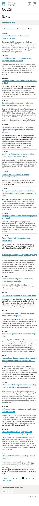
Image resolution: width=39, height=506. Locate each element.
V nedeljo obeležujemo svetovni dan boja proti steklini (19, 81)
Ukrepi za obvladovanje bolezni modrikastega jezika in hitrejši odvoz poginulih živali (19, 386)
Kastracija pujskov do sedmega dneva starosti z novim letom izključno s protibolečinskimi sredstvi (19, 360)
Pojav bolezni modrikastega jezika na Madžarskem (16, 239)
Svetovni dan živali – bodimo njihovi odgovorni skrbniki (15, 37)
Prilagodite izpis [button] (8, 23)
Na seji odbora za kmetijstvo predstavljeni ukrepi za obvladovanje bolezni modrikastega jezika (19, 193)
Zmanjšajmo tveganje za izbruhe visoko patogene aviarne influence (17, 59)
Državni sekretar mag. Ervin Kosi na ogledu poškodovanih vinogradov (18, 314)
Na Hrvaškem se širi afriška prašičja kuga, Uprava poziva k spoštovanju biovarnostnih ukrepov (18, 129)
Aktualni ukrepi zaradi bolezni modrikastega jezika (19, 335)
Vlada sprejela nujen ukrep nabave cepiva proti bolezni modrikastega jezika (18, 155)
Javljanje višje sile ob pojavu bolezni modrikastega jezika (15, 175)
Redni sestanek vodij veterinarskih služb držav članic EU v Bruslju (17, 280)
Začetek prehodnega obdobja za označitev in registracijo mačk (19, 410)
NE (11, 491)
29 (4, 480)
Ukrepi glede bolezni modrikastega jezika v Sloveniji (18, 457)
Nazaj (5, 478)
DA (4, 491)
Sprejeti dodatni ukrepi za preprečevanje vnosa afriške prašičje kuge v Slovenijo (17, 104)
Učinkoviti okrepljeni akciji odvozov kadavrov (19, 295)
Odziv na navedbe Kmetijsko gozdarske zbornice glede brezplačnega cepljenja (17, 432)
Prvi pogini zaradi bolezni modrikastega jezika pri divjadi (19, 216)
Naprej (9, 480)
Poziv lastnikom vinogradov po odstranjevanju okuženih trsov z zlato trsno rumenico (19, 255)
